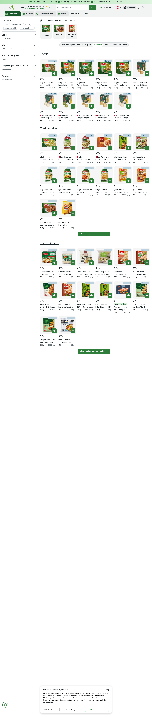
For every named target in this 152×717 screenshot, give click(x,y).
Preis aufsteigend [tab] (68, 45)
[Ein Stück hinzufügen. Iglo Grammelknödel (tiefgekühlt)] (128, 73)
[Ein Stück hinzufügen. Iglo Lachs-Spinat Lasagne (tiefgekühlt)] (128, 262)
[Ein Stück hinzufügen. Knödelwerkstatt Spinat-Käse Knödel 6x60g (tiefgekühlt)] (73, 106)
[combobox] (72, 7)
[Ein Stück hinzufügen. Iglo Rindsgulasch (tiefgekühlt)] (54, 213)
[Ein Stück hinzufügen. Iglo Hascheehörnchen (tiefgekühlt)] (91, 148)
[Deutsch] (119, 7)
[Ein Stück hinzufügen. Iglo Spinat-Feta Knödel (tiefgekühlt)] (91, 73)
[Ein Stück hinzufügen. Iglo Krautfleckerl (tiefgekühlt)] (110, 180)
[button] (129, 7)
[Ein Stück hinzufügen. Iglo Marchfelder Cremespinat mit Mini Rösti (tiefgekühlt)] (73, 180)
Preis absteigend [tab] (84, 45)
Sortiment (13, 14)
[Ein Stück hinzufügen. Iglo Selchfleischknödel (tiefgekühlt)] (73, 73)
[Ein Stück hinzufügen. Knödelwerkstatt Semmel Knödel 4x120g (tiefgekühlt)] (110, 106)
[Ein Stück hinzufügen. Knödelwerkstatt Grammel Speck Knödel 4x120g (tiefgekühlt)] (54, 106)
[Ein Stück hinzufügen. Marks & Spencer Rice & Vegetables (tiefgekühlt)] (110, 262)
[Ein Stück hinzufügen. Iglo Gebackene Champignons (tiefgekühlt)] (147, 148)
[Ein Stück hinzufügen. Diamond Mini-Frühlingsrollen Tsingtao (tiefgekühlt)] (54, 262)
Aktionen (29, 14)
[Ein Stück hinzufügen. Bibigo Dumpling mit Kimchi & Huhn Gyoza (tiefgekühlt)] (54, 295)
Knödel (44, 54)
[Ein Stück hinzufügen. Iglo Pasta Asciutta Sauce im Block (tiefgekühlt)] (110, 148)
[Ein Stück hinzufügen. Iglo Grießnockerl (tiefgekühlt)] (54, 148)
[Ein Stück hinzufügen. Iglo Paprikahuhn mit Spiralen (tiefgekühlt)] (91, 180)
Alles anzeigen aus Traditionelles (94, 234)
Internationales (49, 243)
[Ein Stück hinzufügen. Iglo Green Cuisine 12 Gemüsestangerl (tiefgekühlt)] (91, 295)
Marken (88, 14)
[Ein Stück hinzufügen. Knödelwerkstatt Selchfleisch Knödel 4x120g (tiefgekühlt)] (128, 106)
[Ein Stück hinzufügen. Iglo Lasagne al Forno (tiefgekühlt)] (73, 295)
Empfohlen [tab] (97, 45)
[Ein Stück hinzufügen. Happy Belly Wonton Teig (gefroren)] (91, 262)
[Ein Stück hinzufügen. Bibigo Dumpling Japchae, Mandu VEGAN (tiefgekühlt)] (147, 295)
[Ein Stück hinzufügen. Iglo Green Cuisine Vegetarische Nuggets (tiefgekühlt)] (128, 148)
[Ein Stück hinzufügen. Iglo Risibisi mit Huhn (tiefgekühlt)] (73, 148)
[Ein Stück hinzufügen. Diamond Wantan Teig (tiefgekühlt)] (73, 262)
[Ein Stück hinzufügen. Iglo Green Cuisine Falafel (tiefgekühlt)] (110, 295)
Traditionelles (49, 128)
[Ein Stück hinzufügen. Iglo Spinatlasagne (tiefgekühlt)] (147, 262)
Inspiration (74, 14)
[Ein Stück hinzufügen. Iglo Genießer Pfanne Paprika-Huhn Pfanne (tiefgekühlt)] (73, 213)
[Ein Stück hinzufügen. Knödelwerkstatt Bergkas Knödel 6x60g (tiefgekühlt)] (91, 106)
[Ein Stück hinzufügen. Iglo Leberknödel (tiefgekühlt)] (54, 73)
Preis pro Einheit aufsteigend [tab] (115, 45)
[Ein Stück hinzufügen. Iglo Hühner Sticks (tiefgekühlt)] (147, 180)
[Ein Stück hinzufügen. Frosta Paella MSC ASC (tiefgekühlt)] (73, 330)
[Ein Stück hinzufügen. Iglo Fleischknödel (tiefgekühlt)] (110, 73)
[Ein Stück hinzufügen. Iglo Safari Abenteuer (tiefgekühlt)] (128, 180)
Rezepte (64, 14)
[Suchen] (92, 7)
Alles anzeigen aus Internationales (94, 351)
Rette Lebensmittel (47, 14)
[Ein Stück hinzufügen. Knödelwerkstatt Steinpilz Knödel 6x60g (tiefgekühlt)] (147, 73)
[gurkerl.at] (41, 20)
